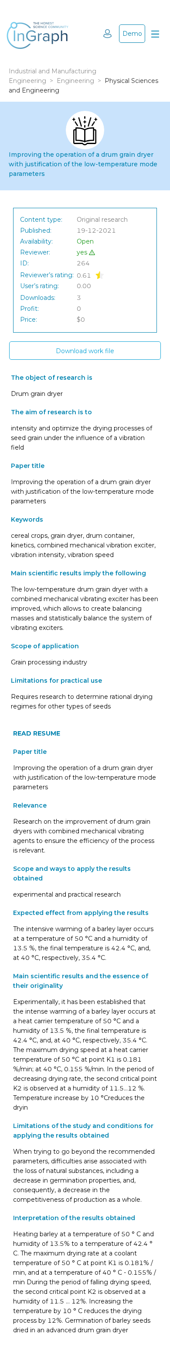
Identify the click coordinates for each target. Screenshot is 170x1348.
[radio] (99, 275)
